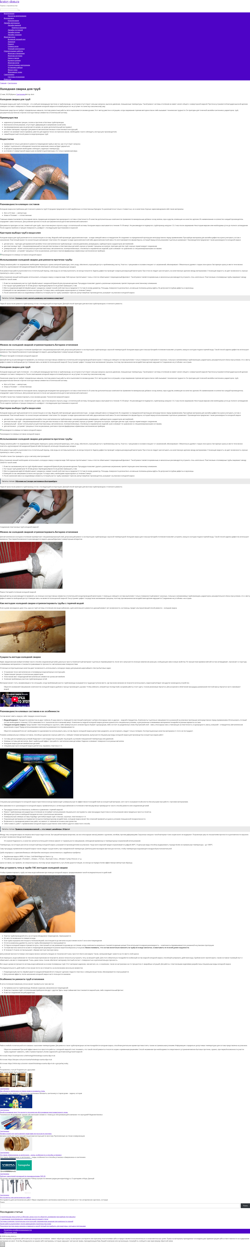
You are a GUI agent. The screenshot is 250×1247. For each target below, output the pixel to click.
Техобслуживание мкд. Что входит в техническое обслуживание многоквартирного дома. (34, 1112)
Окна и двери (13, 58)
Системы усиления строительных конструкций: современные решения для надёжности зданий (36, 1221)
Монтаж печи (13, 63)
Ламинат (11, 42)
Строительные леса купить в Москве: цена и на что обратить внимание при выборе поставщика (37, 1217)
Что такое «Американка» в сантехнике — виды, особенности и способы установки (31, 1155)
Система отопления (16, 77)
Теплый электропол (16, 49)
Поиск (2, 1202)
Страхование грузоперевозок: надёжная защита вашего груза (24, 1219)
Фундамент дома (15, 72)
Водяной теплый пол (16, 39)
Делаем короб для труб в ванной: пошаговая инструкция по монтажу (26, 1133)
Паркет (11, 44)
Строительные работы (13, 51)
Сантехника (9, 75)
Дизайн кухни (14, 32)
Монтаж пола (9, 37)
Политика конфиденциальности (18, 1230)
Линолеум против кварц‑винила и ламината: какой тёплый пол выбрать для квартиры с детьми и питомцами (43, 1226)
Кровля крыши (14, 60)
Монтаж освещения (16, 53)
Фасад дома (12, 70)
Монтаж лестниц (15, 56)
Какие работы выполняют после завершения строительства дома (25, 1224)
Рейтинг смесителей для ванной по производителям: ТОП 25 (22, 1176)
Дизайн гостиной (15, 30)
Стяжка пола (13, 46)
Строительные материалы (19, 65)
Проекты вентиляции (17, 16)
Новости (7, 79)
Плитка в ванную (19, 28)
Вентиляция (9, 14)
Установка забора (15, 67)
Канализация (13, 21)
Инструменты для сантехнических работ (15, 1197)
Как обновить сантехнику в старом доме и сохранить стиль (22, 1091)
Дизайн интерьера (12, 23)
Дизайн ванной (14, 25)
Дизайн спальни (15, 35)
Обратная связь (10, 1232)
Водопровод (9, 18)
